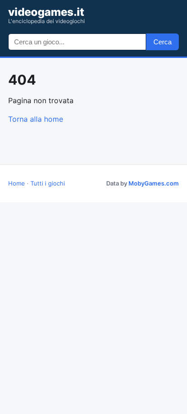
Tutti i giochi (47, 183)
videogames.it (46, 15)
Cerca (162, 42)
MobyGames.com (153, 183)
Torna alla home (35, 119)
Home (16, 183)
